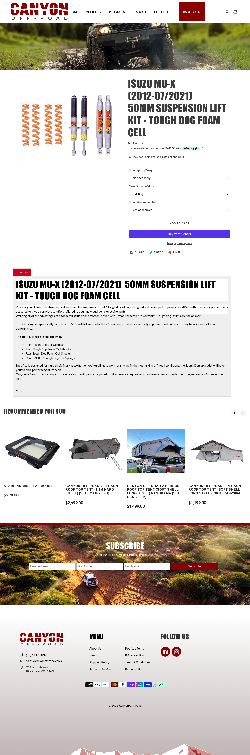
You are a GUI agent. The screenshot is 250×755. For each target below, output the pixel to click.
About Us (95, 648)
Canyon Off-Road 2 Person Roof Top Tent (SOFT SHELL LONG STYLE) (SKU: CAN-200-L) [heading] (215, 489)
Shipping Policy (99, 662)
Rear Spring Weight (141, 186)
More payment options (179, 243)
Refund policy (134, 669)
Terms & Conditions (137, 662)
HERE (19, 378)
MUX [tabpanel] (122, 336)
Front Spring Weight (141, 170)
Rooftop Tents (134, 648)
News (93, 655)
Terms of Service (100, 669)
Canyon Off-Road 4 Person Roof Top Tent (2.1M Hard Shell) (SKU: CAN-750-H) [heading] (91, 489)
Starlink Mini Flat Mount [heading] (28, 485)
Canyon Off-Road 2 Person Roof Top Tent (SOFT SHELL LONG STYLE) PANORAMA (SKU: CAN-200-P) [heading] (154, 491)
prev (234, 413)
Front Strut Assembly (142, 202)
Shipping (150, 156)
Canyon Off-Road (130, 705)
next (243, 413)
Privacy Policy (134, 655)
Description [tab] (22, 272)
